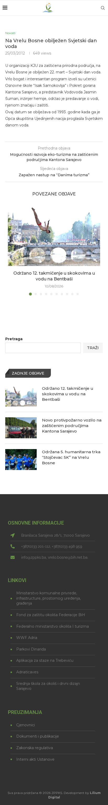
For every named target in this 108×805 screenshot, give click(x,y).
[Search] (102, 7)
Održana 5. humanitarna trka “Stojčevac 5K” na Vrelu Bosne (71, 457)
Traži (93, 347)
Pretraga (14, 339)
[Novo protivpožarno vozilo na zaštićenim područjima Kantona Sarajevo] (21, 427)
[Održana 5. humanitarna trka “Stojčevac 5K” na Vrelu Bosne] (21, 459)
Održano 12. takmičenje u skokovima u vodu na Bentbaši (67, 394)
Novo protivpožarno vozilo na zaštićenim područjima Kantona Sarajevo (71, 426)
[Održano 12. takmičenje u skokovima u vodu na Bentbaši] (54, 235)
